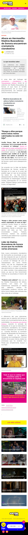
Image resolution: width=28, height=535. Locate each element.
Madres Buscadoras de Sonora (8, 407)
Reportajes (7, 8)
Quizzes (14, 8)
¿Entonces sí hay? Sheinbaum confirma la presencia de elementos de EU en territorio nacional (13, 463)
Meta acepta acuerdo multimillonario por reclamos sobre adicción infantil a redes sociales (13, 436)
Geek (3, 502)
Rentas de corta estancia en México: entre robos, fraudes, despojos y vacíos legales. (13, 490)
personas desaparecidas (7, 409)
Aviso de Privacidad (7, 518)
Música (3, 461)
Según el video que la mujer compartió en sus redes (14, 148)
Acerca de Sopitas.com (19, 518)
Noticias (3, 35)
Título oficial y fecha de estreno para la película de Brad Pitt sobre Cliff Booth (13, 477)
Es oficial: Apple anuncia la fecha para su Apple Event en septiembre (13, 504)
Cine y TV (4, 475)
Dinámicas (21, 8)
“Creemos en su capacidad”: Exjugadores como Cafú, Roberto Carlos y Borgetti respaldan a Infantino (13, 449)
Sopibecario (10, 52)
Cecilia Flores (9, 405)
